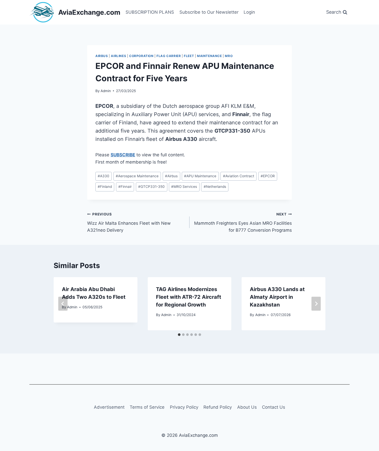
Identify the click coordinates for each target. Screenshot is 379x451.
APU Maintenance (200, 176)
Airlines (118, 56)
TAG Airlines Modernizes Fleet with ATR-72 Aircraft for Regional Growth (188, 297)
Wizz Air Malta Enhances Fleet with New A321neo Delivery (129, 222)
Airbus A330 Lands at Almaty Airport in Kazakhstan (277, 297)
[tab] (179, 334)
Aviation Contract (238, 176)
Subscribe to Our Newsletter (208, 12)
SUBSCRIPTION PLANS (150, 12)
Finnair (125, 186)
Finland (105, 186)
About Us (247, 407)
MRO (229, 56)
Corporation (141, 56)
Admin (106, 91)
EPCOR (268, 176)
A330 (103, 176)
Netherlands (215, 186)
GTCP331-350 (151, 186)
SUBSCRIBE (123, 154)
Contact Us (273, 407)
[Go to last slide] (63, 304)
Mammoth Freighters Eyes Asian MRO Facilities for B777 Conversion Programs (243, 222)
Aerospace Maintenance (137, 176)
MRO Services (184, 186)
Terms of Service (147, 407)
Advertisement (109, 407)
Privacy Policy (184, 407)
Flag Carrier (168, 56)
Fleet (189, 56)
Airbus (101, 56)
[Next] (316, 304)
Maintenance (209, 56)
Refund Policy (217, 407)
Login (249, 12)
